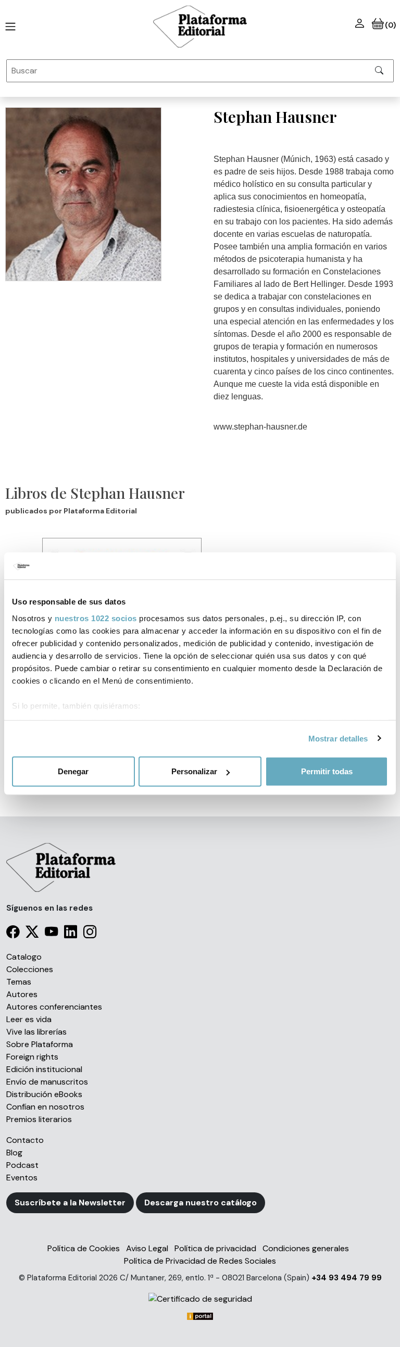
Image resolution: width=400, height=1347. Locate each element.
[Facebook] (12, 933)
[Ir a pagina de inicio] (8, 26)
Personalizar (194, 771)
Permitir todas (327, 771)
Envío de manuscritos (47, 1081)
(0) (390, 25)
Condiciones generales (305, 1248)
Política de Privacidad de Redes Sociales (200, 1260)
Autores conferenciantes (54, 1006)
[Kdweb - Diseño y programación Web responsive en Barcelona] (200, 1315)
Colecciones (29, 969)
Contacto (25, 1140)
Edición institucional (44, 1069)
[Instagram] (89, 933)
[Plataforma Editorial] (200, 26)
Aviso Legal (147, 1248)
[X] (32, 933)
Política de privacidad (215, 1248)
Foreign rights (32, 1056)
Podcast (22, 1165)
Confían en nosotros (45, 1106)
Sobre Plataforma (39, 1044)
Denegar (73, 771)
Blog (14, 1152)
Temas (18, 981)
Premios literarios (39, 1119)
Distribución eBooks (44, 1094)
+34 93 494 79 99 (346, 1278)
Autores (22, 994)
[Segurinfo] (200, 1298)
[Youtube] (51, 933)
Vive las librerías (36, 1031)
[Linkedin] (70, 933)
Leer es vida (29, 1019)
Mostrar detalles (338, 738)
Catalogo (24, 956)
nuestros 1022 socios (96, 617)
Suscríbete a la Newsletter (70, 1202)
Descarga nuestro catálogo (200, 1202)
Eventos (22, 1177)
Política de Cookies (83, 1248)
